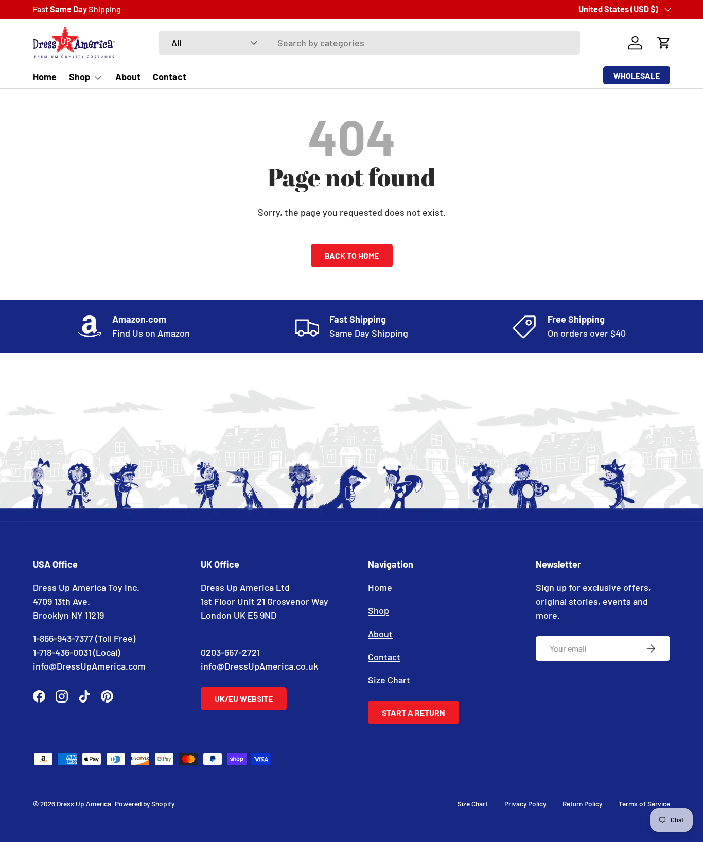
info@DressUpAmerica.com (89, 666)
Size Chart (389, 680)
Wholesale (636, 75)
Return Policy (582, 803)
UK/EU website (244, 699)
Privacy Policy (525, 803)
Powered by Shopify (144, 803)
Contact (169, 76)
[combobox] (369, 43)
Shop (79, 76)
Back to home (352, 255)
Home (45, 76)
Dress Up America (84, 803)
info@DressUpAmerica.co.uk (259, 666)
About (127, 76)
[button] (664, 42)
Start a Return (413, 712)
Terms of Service (644, 803)
